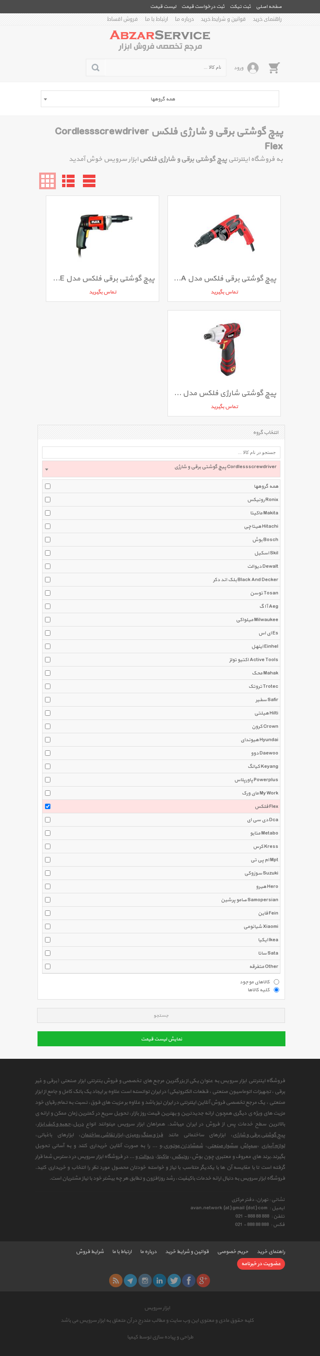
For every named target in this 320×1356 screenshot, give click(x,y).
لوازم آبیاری (273, 1146)
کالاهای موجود (255, 981)
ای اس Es (268, 633)
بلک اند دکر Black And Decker (245, 580)
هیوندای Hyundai (259, 740)
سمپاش (248, 1146)
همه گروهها (266, 486)
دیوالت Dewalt (262, 566)
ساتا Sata (268, 953)
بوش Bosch (265, 540)
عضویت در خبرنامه (261, 1264)
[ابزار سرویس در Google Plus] (203, 1280)
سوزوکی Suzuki (261, 873)
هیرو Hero (267, 886)
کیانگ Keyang (263, 766)
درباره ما (184, 19)
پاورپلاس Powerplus (256, 780)
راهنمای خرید (267, 19)
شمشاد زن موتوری (183, 1146)
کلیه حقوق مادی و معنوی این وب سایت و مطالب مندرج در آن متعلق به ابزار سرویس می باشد (157, 1320)
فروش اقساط (122, 19)
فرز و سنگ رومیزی (144, 1135)
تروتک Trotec (263, 686)
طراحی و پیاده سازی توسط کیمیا (160, 1337)
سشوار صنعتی (222, 1146)
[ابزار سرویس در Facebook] (188, 1280)
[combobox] (160, 98)
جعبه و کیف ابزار (54, 1124)
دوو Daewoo (264, 753)
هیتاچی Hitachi (261, 526)
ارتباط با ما (156, 19)
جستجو (161, 1015)
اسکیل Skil (266, 553)
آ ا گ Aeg (268, 606)
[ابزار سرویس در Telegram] (130, 1280)
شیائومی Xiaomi (260, 926)
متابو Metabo (264, 833)
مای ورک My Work (260, 793)
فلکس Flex (266, 806)
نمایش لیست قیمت (161, 1039)
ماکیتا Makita (264, 513)
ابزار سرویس (157, 1308)
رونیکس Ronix (262, 500)
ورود (238, 68)
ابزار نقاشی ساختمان (101, 1135)
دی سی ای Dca (262, 820)
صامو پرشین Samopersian (249, 900)
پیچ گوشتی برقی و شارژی (258, 1135)
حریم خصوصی (232, 1252)
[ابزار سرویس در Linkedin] (159, 1280)
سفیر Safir (266, 700)
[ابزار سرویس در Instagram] (145, 1280)
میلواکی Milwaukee (257, 620)
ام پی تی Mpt (264, 860)
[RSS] (115, 1280)
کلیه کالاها (259, 989)
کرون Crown (265, 726)
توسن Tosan (264, 593)
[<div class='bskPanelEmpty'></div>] (274, 67)
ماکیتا (163, 1157)
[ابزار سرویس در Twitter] (174, 1280)
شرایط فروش (90, 1252)
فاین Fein (268, 913)
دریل (78, 1124)
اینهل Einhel (264, 646)
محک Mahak (265, 673)
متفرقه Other (263, 966)
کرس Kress (265, 846)
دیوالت (146, 1157)
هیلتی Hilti (266, 713)
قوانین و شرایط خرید (223, 19)
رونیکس (180, 1157)
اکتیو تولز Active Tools (253, 660)
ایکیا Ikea (268, 940)
